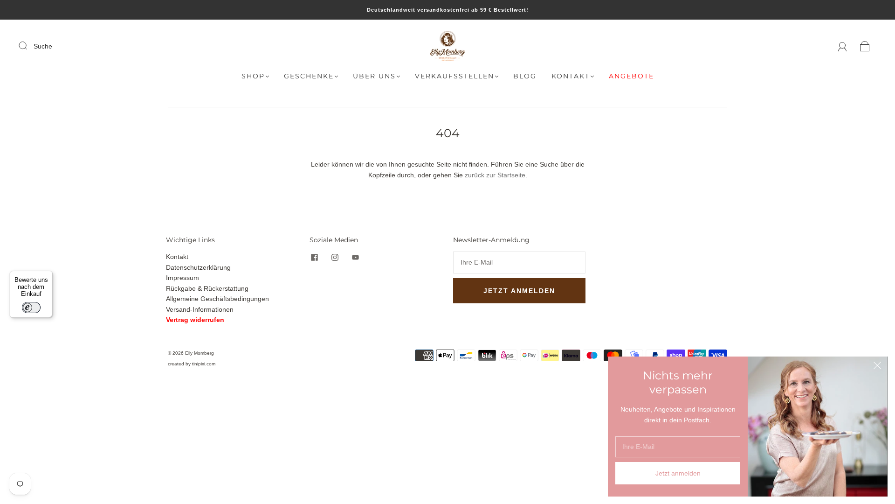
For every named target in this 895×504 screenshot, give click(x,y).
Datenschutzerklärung (198, 267)
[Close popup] (877, 367)
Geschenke (309, 76)
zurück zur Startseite (495, 175)
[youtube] (355, 257)
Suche (43, 46)
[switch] (31, 307)
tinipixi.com (203, 363)
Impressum (182, 277)
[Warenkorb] (865, 46)
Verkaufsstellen (454, 76)
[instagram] (334, 257)
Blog (525, 76)
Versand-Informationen (200, 309)
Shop (253, 76)
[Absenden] (29, 45)
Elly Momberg (199, 353)
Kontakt (570, 76)
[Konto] (843, 46)
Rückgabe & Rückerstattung (207, 288)
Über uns (374, 76)
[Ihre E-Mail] (519, 262)
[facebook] (314, 257)
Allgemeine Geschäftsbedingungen (217, 298)
